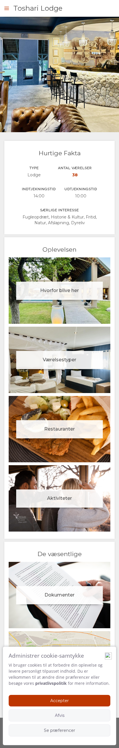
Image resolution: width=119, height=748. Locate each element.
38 (75, 174)
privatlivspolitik (51, 683)
